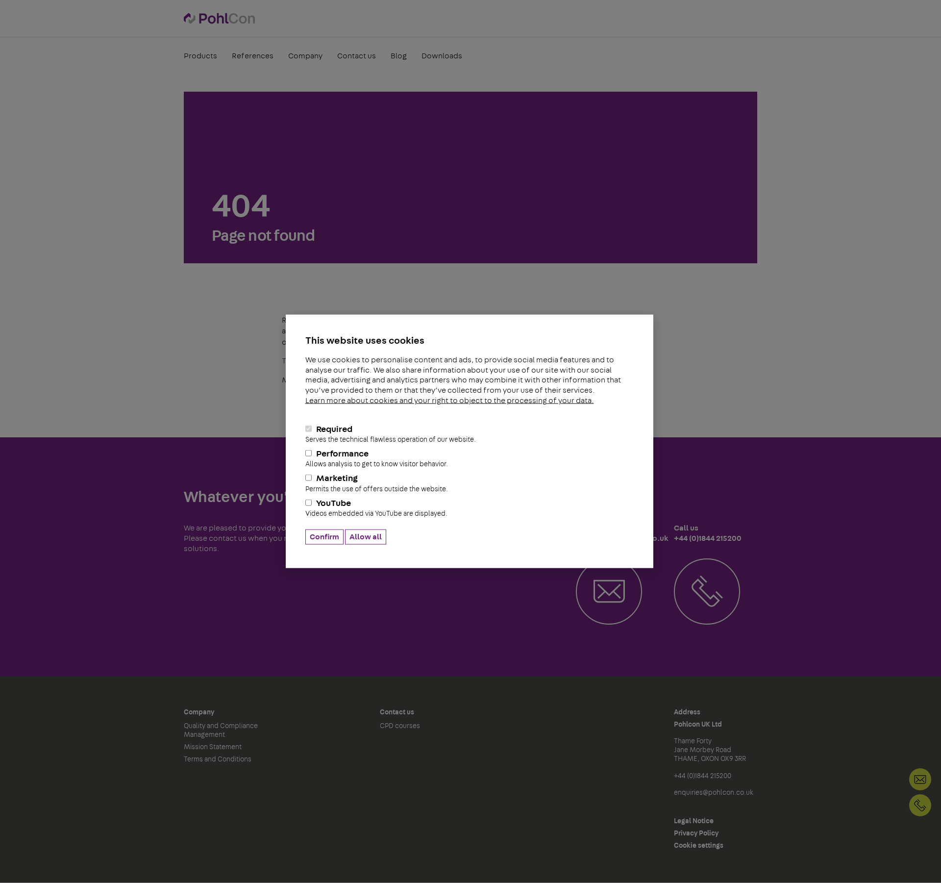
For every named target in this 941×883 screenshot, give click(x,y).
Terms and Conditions (217, 759)
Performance (376, 459)
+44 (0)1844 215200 (920, 805)
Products (200, 56)
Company (305, 56)
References (252, 56)
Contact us (356, 56)
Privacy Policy (696, 833)
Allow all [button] (365, 537)
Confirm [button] (324, 537)
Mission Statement (213, 747)
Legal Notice (694, 821)
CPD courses (400, 726)
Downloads (441, 56)
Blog (399, 56)
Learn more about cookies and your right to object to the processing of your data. (449, 400)
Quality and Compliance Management (221, 730)
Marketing (376, 483)
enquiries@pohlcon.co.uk (713, 792)
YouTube (376, 508)
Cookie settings (698, 845)
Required (390, 434)
